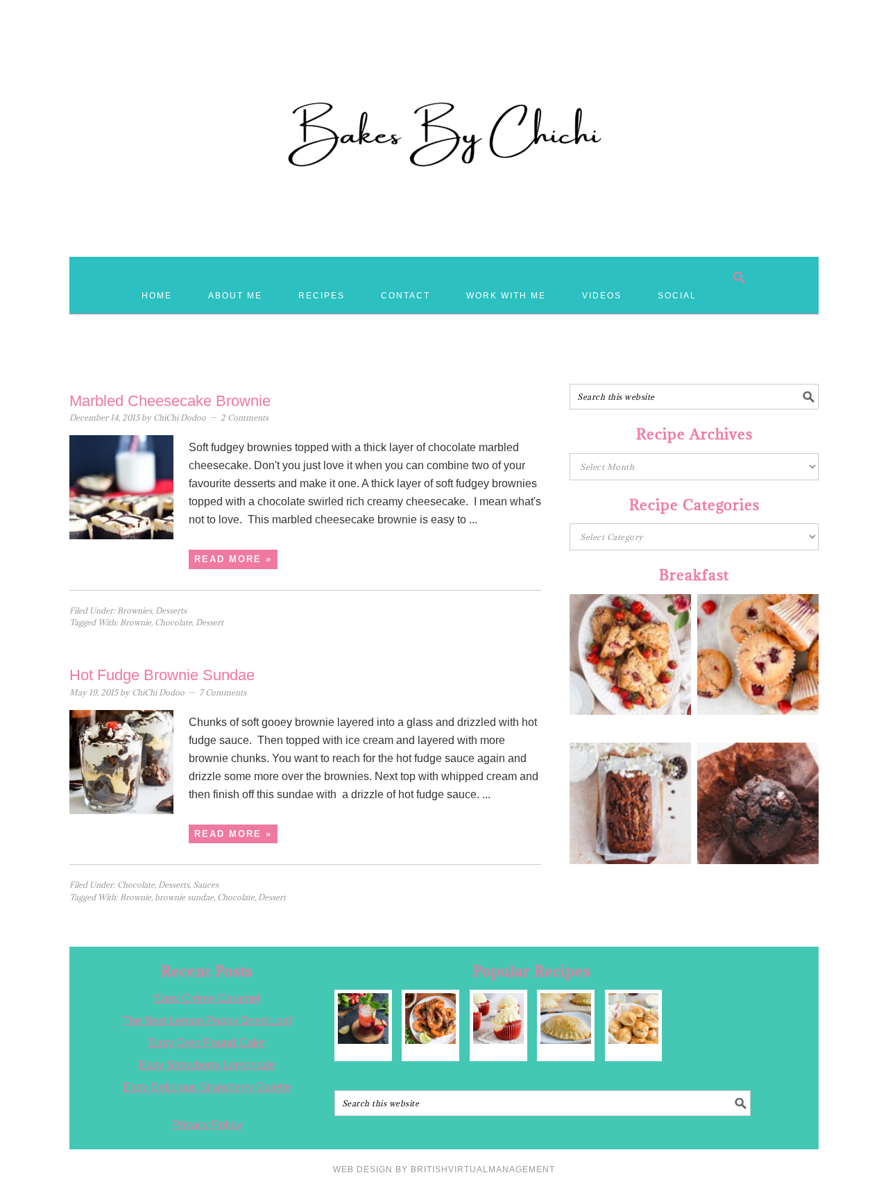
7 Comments (222, 692)
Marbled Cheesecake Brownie (170, 400)
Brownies (134, 610)
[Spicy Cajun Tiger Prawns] (430, 1018)
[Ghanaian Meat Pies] (565, 1018)
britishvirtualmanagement (483, 1169)
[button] (739, 277)
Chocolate (173, 622)
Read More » (233, 559)
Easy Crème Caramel (207, 998)
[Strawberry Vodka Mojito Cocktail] (363, 1018)
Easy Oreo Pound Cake (206, 1043)
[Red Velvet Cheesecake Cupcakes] (498, 1018)
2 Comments (244, 417)
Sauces (206, 884)
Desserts (171, 610)
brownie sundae (184, 897)
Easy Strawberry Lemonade (207, 1065)
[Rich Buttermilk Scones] (633, 1018)
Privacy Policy (207, 1125)
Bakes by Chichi (444, 73)
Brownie (135, 622)
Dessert (209, 622)
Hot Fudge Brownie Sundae (162, 675)
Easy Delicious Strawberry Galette (207, 1087)
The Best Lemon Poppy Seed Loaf (206, 1021)
